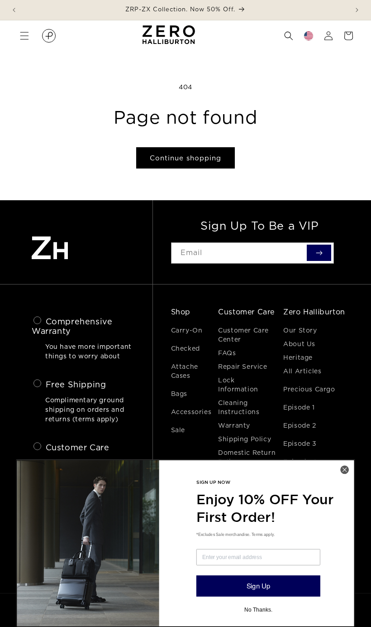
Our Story (300, 330)
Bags (179, 393)
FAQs (227, 353)
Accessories (191, 411)
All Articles (302, 371)
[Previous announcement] (14, 10)
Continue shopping (185, 158)
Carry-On (187, 330)
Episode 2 (299, 425)
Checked (185, 348)
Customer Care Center (243, 335)
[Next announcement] (357, 10)
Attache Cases (184, 371)
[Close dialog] (344, 469)
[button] (24, 36)
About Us (299, 343)
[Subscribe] (319, 253)
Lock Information (238, 384)
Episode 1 (298, 407)
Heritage (298, 357)
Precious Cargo (309, 389)
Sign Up (258, 586)
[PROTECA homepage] (49, 36)
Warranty (234, 425)
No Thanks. (258, 610)
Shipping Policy (244, 439)
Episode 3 (299, 443)
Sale (178, 430)
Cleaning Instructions (238, 407)
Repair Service (242, 366)
